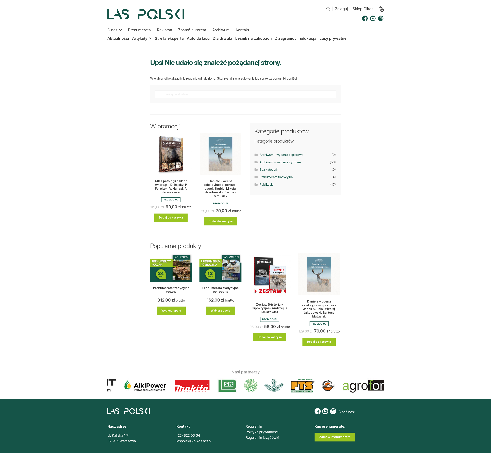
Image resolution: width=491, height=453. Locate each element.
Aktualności (118, 38)
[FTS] (298, 385)
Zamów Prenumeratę (334, 437)
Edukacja (308, 38)
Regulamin (254, 426)
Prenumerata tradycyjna (276, 177)
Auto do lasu (198, 38)
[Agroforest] (373, 385)
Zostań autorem (192, 30)
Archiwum (221, 30)
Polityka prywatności (262, 432)
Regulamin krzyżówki (262, 438)
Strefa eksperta (169, 38)
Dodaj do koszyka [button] (171, 217)
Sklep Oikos (363, 9)
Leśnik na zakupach (253, 38)
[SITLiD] (224, 385)
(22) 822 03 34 (188, 435)
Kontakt (242, 30)
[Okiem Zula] (325, 385)
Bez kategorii (269, 169)
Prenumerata (139, 30)
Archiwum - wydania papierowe (281, 155)
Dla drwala (222, 38)
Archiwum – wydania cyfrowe (280, 162)
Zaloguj (341, 9)
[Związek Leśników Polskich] (247, 385)
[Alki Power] (142, 385)
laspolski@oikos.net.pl (193, 441)
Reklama (164, 30)
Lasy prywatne (333, 38)
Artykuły (139, 38)
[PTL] (270, 385)
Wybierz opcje (171, 310)
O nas (112, 30)
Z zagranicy (286, 38)
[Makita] (189, 385)
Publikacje (267, 184)
